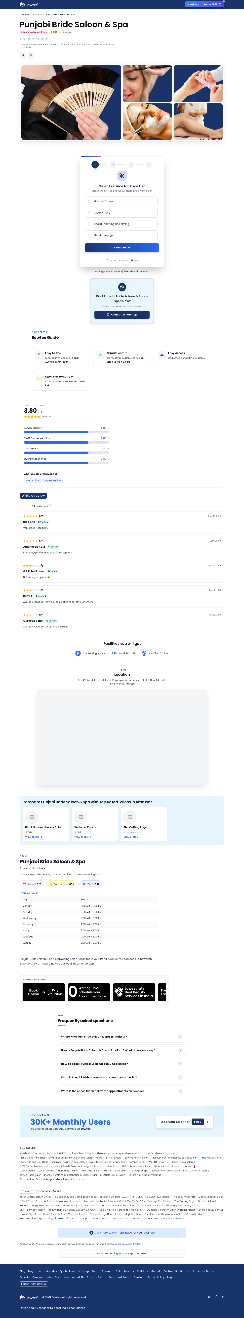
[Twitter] (208, 1297)
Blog (23, 1271)
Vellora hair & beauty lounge (144, 1175)
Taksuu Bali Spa (139, 1170)
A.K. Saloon (138, 1218)
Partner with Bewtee (34, 1284)
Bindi (178, 1271)
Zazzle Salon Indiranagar (77, 1166)
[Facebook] (216, 1297)
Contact (139, 1277)
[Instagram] (223, 1297)
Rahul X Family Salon (195, 1170)
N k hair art (137, 1209)
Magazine (34, 1271)
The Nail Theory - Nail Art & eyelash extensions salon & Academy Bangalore (130, 1153)
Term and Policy (120, 1277)
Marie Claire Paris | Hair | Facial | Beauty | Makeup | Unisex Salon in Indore (61, 1157)
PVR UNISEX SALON (158, 1162)
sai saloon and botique (67, 1201)
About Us (78, 1277)
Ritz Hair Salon (206, 1201)
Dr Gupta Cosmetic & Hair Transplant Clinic (104, 1218)
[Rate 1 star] (29, 39)
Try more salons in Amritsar (127, 1243)
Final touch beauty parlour (92, 1197)
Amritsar (37, 14)
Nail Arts (142, 1271)
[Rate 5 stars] (46, 39)
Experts (25, 1277)
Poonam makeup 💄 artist (187, 1166)
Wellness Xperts (77, 1214)
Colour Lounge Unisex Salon (106, 1214)
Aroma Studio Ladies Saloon (100, 1201)
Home (25, 14)
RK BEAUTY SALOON (159, 1218)
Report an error (137, 1253)
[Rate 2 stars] (33, 39)
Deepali (123, 1209)
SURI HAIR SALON (120, 1197)
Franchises (62, 1277)
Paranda (107, 1271)
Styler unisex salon (182, 1162)
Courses (37, 1277)
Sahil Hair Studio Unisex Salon (108, 1175)
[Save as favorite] (31, 55)
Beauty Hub (55, 1209)
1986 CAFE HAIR (107, 1209)
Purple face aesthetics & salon (71, 1175)
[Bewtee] (29, 1297)
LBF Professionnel (132, 1166)
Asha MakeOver (210, 1157)
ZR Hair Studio (113, 1157)
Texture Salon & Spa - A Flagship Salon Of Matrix (48, 1218)
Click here (101, 1233)
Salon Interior (125, 1271)
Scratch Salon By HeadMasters (177, 1209)
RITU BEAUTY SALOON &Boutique (150, 1197)
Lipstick (190, 1271)
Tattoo (168, 1271)
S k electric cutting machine (161, 1214)
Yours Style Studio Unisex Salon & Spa (43, 1214)
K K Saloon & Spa (64, 1197)
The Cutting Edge (184, 1201)
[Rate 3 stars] (38, 39)
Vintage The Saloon (159, 1201)
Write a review (33, 496)
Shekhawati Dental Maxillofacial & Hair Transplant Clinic (52, 1153)
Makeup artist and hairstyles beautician (174, 1157)
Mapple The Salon (152, 1205)
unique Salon (85, 1205)
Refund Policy (156, 1277)
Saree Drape (205, 1271)
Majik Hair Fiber (133, 1214)
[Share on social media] (23, 55)
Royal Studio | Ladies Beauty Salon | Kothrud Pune (116, 1162)
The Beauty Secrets (183, 1197)
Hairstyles (50, 1271)
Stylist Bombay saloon (32, 1209)
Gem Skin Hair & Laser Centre (37, 1170)
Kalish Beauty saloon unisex (35, 1197)
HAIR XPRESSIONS (65, 1205)
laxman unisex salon (115, 1170)
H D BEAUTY (179, 1218)
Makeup (84, 1271)
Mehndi (156, 1271)
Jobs (49, 1277)
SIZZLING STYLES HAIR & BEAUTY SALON (117, 1205)
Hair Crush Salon (91, 1170)
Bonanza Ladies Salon (106, 1166)
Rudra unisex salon (67, 1170)
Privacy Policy (96, 1277)
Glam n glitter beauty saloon (183, 1205)
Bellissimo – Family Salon (166, 1170)
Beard (95, 1271)
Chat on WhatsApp (124, 314)
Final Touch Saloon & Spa (36, 1201)
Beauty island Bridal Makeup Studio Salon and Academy (52, 1179)
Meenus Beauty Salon (211, 1197)
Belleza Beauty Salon (157, 1166)
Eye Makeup (68, 1271)
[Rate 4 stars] (42, 39)
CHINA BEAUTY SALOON (132, 1201)
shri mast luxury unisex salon (68, 1162)
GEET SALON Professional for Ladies (40, 1166)
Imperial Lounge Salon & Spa (36, 1205)
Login (170, 1277)
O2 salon (152, 1209)
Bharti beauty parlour (211, 1209)
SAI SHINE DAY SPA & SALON (80, 1209)
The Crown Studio (191, 1214)
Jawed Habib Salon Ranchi (35, 1175)
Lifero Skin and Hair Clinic (34, 1162)
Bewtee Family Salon (136, 1157)
